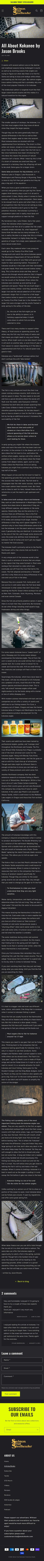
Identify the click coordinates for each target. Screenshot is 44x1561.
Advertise (7, 1505)
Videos (6, 1485)
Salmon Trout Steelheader (19, 1556)
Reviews (7, 1495)
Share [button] (6, 61)
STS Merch (8, 1481)
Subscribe (8, 1471)
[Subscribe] (37, 1429)
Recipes (7, 1490)
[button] (2, 10)
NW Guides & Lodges (12, 1500)
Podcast (7, 1509)
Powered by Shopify (30, 1556)
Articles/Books (9, 1466)
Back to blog (23, 1281)
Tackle (6, 1476)
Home (6, 1461)
